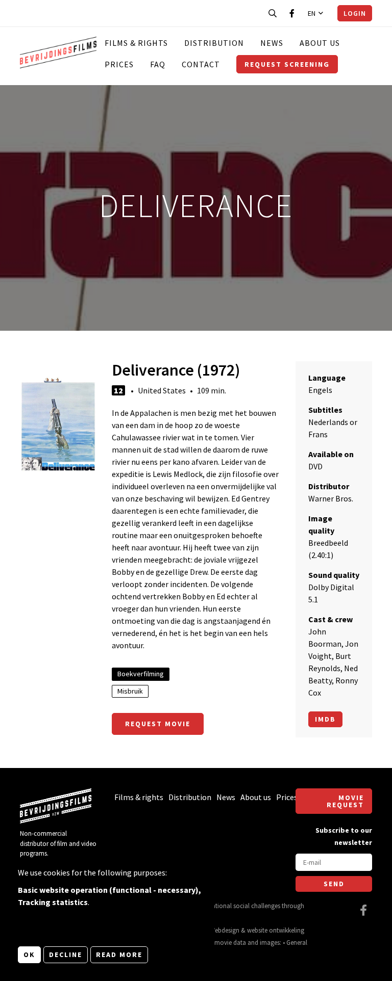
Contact (201, 64)
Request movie (157, 723)
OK (29, 954)
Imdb (325, 719)
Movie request (345, 801)
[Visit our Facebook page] (292, 13)
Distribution (214, 43)
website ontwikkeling (275, 930)
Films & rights (136, 43)
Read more (119, 954)
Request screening (287, 64)
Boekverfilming (140, 673)
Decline (65, 954)
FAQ (157, 64)
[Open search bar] (272, 13)
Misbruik (130, 691)
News (271, 43)
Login (355, 13)
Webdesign (224, 930)
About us (320, 43)
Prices (119, 64)
